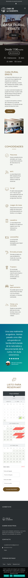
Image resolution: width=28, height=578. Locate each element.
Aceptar (6, 575)
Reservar (14, 35)
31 (4, 420)
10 (14, 431)
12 (20, 431)
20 (23, 434)
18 (23, 456)
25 (23, 459)
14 (4, 434)
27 (23, 437)
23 (11, 437)
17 (20, 456)
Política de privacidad (19, 575)
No (11, 575)
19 (4, 459)
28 (4, 439)
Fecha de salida (7, 479)
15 (7, 434)
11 (17, 431)
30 (23, 417)
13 (23, 431)
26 (4, 461)
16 (11, 434)
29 (20, 417)
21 (4, 437)
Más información (14, 53)
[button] (7, 128)
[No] (26, 572)
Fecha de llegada (8, 471)
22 (7, 437)
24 (14, 437)
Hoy (14, 398)
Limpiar (23, 466)
